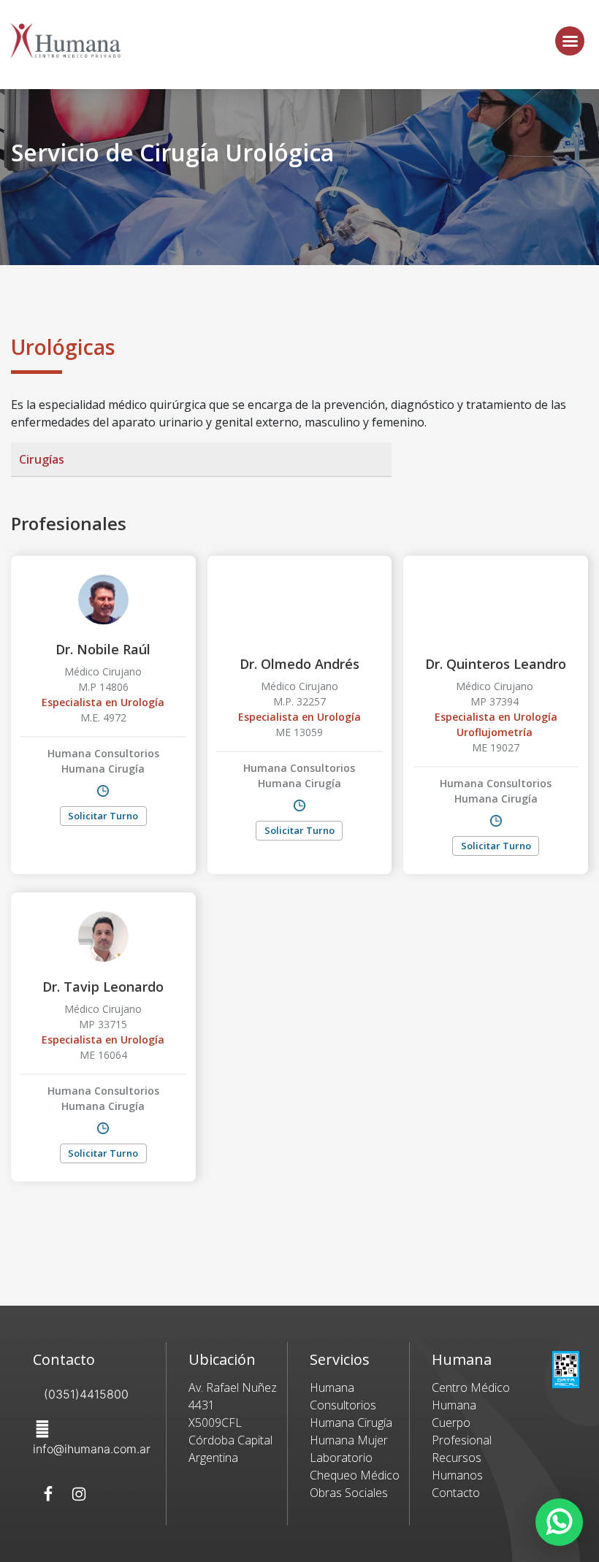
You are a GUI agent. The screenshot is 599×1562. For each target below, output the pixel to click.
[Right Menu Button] (569, 40)
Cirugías (41, 459)
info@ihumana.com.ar (91, 1449)
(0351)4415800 (86, 1394)
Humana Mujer (349, 1440)
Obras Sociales (349, 1493)
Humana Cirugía (351, 1422)
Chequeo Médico (355, 1475)
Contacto (456, 1493)
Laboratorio (341, 1458)
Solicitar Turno (103, 815)
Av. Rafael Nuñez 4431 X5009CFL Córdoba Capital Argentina (232, 1422)
